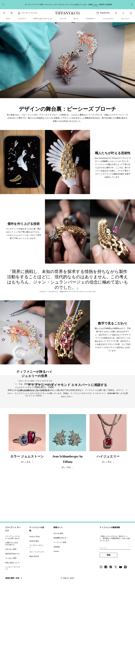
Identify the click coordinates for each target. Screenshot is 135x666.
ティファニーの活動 (36, 529)
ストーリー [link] (125, 19)
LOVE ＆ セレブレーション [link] (43, 19)
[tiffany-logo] (67, 13)
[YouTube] (121, 567)
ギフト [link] (8, 19)
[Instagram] (102, 567)
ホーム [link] (76, 19)
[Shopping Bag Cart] (131, 13)
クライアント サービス (13, 529)
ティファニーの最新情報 (110, 527)
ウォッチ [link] (63, 19)
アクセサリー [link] (90, 19)
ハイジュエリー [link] (108, 19)
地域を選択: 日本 (12, 578)
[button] (4, 13)
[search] (4, 13)
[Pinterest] (111, 567)
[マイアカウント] (116, 13)
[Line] (126, 567)
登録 (108, 555)
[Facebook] (107, 567)
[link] (12, 13)
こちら (95, 4)
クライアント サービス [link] (29, 13)
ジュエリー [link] (22, 19)
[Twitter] (116, 567)
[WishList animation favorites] (123, 13)
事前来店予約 (105, 13)
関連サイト (58, 527)
